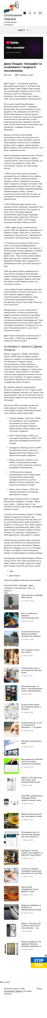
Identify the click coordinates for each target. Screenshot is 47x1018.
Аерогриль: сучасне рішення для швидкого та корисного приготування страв (32, 853)
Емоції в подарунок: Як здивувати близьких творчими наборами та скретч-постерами (31, 945)
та (34, 588)
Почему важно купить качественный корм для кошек (31, 670)
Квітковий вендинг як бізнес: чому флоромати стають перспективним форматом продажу (31, 689)
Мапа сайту (5, 982)
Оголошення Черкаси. (13, 991)
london (15, 585)
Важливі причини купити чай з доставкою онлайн (31, 815)
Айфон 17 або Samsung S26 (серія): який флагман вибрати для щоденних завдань (31, 780)
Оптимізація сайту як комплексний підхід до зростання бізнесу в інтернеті (30, 835)
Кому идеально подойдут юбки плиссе (32, 596)
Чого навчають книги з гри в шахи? (30, 651)
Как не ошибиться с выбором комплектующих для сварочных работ (30, 616)
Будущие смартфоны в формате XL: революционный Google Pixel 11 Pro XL (31, 908)
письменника (20, 588)
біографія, (23, 585)
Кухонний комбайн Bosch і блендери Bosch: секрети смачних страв (32, 798)
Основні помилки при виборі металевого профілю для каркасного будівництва (31, 635)
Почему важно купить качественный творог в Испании (31, 707)
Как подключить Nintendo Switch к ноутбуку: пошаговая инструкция (32, 761)
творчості (8, 591)
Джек (31, 585)
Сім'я (9, 75)
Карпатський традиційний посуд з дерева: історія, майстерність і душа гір (31, 890)
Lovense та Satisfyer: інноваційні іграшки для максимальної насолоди (31, 871)
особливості (9, 588)
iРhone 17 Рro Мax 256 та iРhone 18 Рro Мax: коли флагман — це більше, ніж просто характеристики (31, 927)
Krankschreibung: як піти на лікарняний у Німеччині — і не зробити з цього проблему (32, 726)
